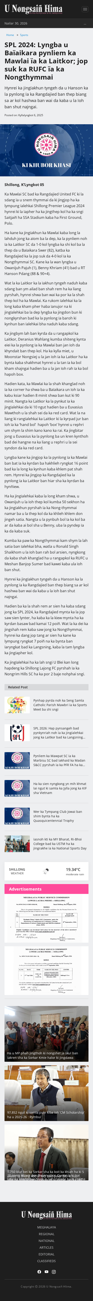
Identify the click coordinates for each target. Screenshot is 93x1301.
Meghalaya (46, 1227)
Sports (24, 35)
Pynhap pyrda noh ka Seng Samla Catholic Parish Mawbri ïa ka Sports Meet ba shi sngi (60, 704)
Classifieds (46, 1261)
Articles (46, 1247)
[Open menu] (85, 9)
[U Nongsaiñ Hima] (33, 9)
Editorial (46, 1254)
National (46, 1241)
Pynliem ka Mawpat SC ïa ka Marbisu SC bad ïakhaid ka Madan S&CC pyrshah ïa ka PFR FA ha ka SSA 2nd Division (59, 760)
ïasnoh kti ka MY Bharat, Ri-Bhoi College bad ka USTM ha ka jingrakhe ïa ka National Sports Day (59, 843)
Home (10, 35)
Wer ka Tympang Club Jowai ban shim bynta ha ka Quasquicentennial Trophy (57, 816)
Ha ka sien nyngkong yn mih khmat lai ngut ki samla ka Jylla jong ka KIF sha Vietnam (60, 788)
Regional (46, 1234)
